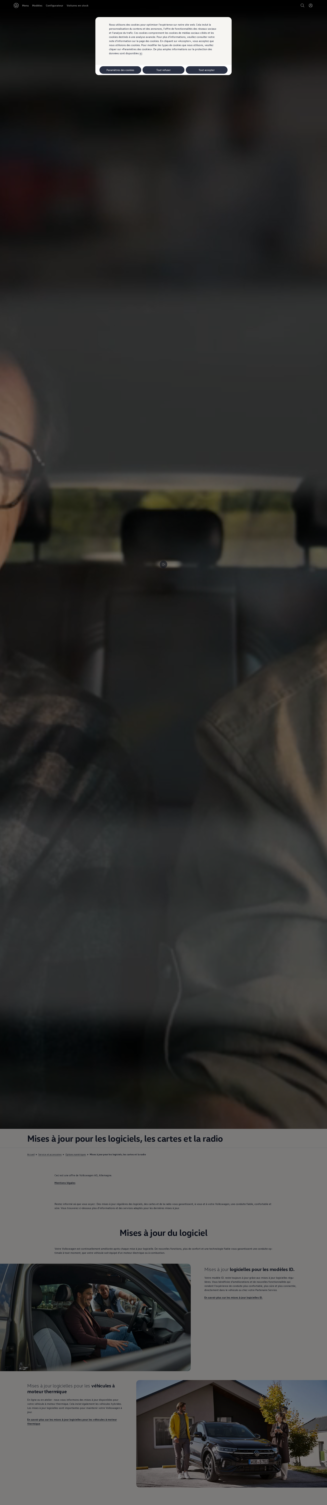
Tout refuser (163, 70)
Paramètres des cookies (120, 70)
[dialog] (163, 752)
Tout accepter (207, 70)
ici (140, 53)
